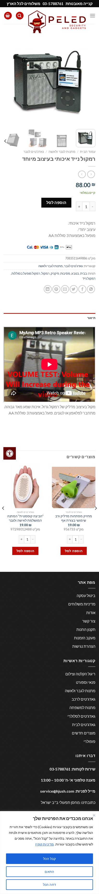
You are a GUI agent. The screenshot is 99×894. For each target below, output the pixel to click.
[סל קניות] (8, 16)
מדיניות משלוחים (81, 604)
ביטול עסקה (86, 595)
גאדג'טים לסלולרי (81, 716)
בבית (83, 273)
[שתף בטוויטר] (74, 289)
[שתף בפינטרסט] (56, 289)
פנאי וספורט (85, 682)
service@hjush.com (57, 791)
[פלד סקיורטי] (56, 21)
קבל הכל (49, 859)
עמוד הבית (87, 152)
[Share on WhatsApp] (91, 289)
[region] (49, 852)
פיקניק (55, 273)
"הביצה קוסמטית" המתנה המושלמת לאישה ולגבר (25, 518)
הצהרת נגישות (83, 646)
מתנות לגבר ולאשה (62, 152)
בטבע (75, 273)
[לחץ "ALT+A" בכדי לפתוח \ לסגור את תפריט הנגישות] (9, 453)
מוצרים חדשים (83, 733)
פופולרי (89, 741)
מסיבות (65, 273)
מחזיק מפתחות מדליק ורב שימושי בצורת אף (73, 518)
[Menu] (92, 15)
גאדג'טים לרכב (83, 699)
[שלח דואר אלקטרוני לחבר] (65, 289)
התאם (49, 871)
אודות (90, 612)
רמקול (45, 273)
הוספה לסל (56, 202)
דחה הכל (49, 884)
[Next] (8, 79)
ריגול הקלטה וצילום (80, 674)
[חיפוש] (20, 16)
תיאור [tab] (91, 318)
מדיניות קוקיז (44, 844)
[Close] (94, 815)
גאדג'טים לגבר (34, 152)
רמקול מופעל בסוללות (26, 273)
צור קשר (88, 621)
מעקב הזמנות (84, 637)
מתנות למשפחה (82, 707)
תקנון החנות (85, 629)
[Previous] (87, 79)
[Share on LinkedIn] (48, 289)
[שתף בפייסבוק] (82, 289)
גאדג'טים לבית (83, 724)
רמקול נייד (88, 278)
